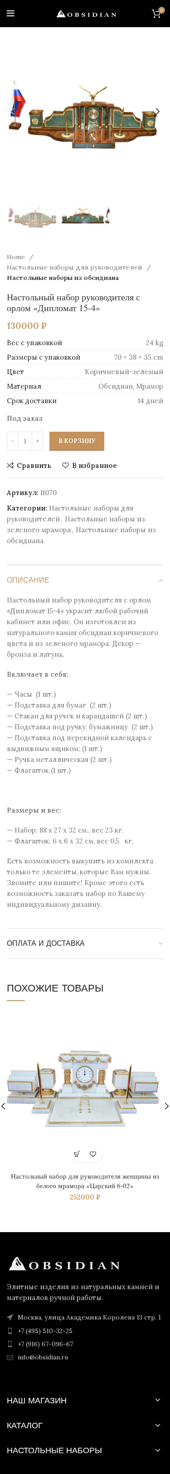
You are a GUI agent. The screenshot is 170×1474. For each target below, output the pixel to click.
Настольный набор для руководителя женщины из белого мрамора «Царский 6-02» (85, 1180)
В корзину (76, 441)
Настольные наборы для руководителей (75, 267)
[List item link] (85, 1331)
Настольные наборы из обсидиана (63, 278)
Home (17, 257)
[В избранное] (93, 1154)
